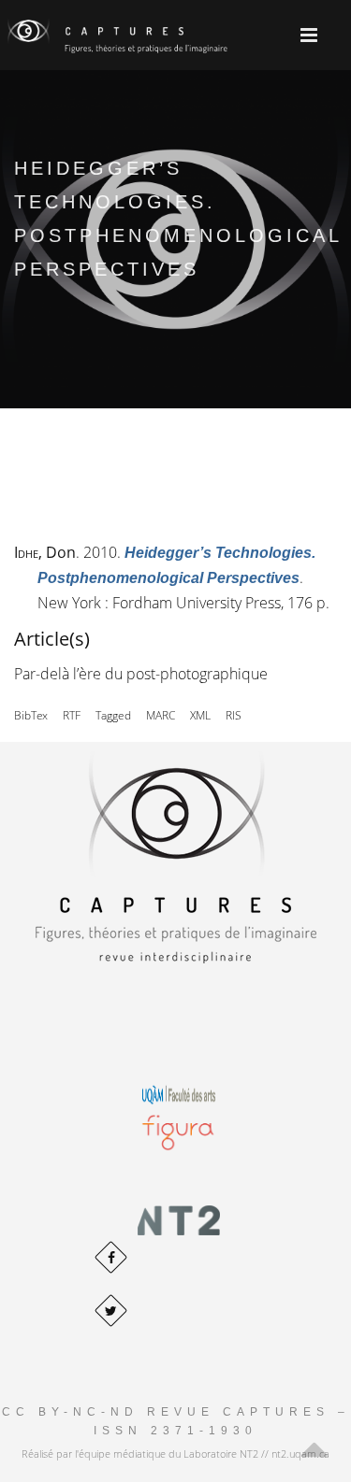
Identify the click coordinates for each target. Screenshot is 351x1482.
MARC (160, 715)
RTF (71, 715)
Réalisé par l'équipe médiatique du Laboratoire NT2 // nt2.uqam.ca (175, 1453)
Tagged (113, 715)
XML (200, 715)
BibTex (31, 715)
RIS (233, 715)
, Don (45, 552)
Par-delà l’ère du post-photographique (141, 673)
